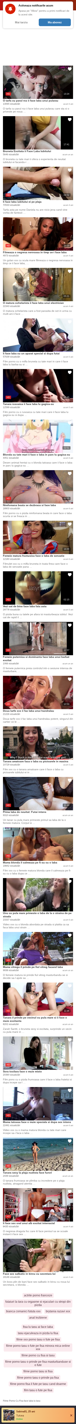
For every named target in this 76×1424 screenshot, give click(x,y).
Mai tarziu (21, 22)
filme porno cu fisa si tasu (38, 1355)
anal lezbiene (38, 1317)
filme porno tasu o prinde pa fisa (38, 1377)
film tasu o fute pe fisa (38, 1390)
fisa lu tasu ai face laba (38, 1326)
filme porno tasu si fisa (38, 1371)
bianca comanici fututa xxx (23, 1311)
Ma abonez (55, 22)
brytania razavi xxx (58, 1311)
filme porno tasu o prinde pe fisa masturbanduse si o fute (38, 1363)
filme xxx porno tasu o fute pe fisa (38, 1339)
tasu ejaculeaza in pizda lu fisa (38, 1333)
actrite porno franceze (38, 1295)
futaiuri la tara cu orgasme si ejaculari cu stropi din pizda (38, 1303)
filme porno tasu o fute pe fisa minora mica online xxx (38, 1347)
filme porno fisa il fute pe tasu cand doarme (38, 1383)
